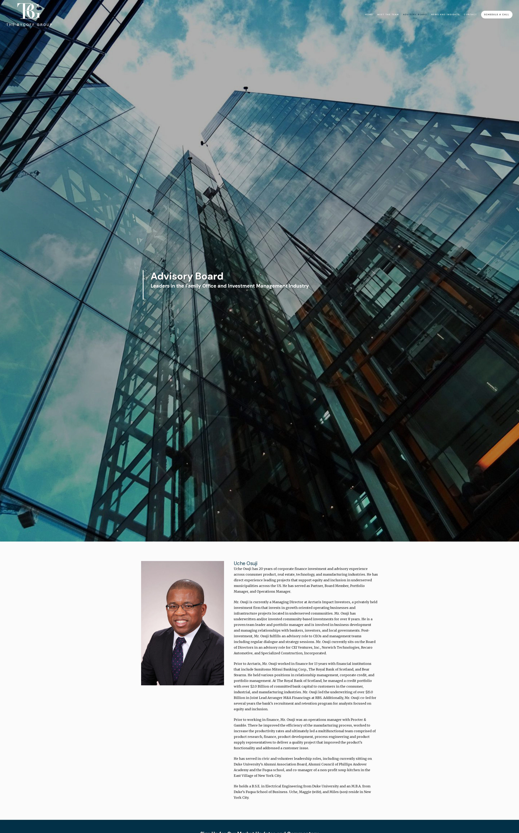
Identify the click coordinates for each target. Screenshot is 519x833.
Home (369, 14)
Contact (470, 14)
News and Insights (445, 14)
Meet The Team (388, 14)
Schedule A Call (496, 14)
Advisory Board (415, 14)
